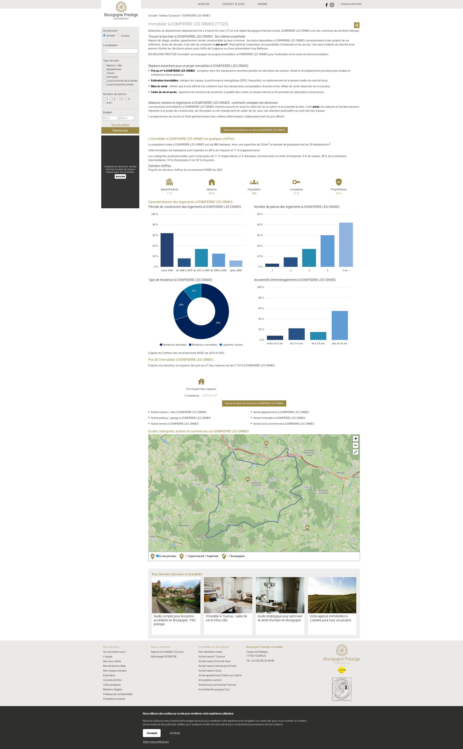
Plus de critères (120, 124)
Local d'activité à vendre (119, 84)
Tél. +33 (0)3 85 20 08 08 (260, 660)
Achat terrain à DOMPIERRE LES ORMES (175, 423)
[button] (173, 344)
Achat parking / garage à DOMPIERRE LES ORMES (181, 418)
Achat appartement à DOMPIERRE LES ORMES (281, 412)
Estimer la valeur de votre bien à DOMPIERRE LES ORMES (254, 403)
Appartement (113, 69)
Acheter (110, 35)
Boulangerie (237, 556)
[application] (201, 241)
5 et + (109, 102)
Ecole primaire (167, 556)
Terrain (110, 73)
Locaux (124, 35)
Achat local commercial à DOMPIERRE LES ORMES (283, 423)
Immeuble (112, 76)
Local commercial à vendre (121, 80)
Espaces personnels (351, 4)
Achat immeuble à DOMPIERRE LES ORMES (279, 418)
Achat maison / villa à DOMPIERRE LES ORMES (179, 412)
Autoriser (120, 176)
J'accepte (151, 733)
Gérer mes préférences (156, 741)
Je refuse (175, 732)
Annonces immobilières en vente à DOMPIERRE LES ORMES (254, 130)
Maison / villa (114, 65)
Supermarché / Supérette (203, 556)
